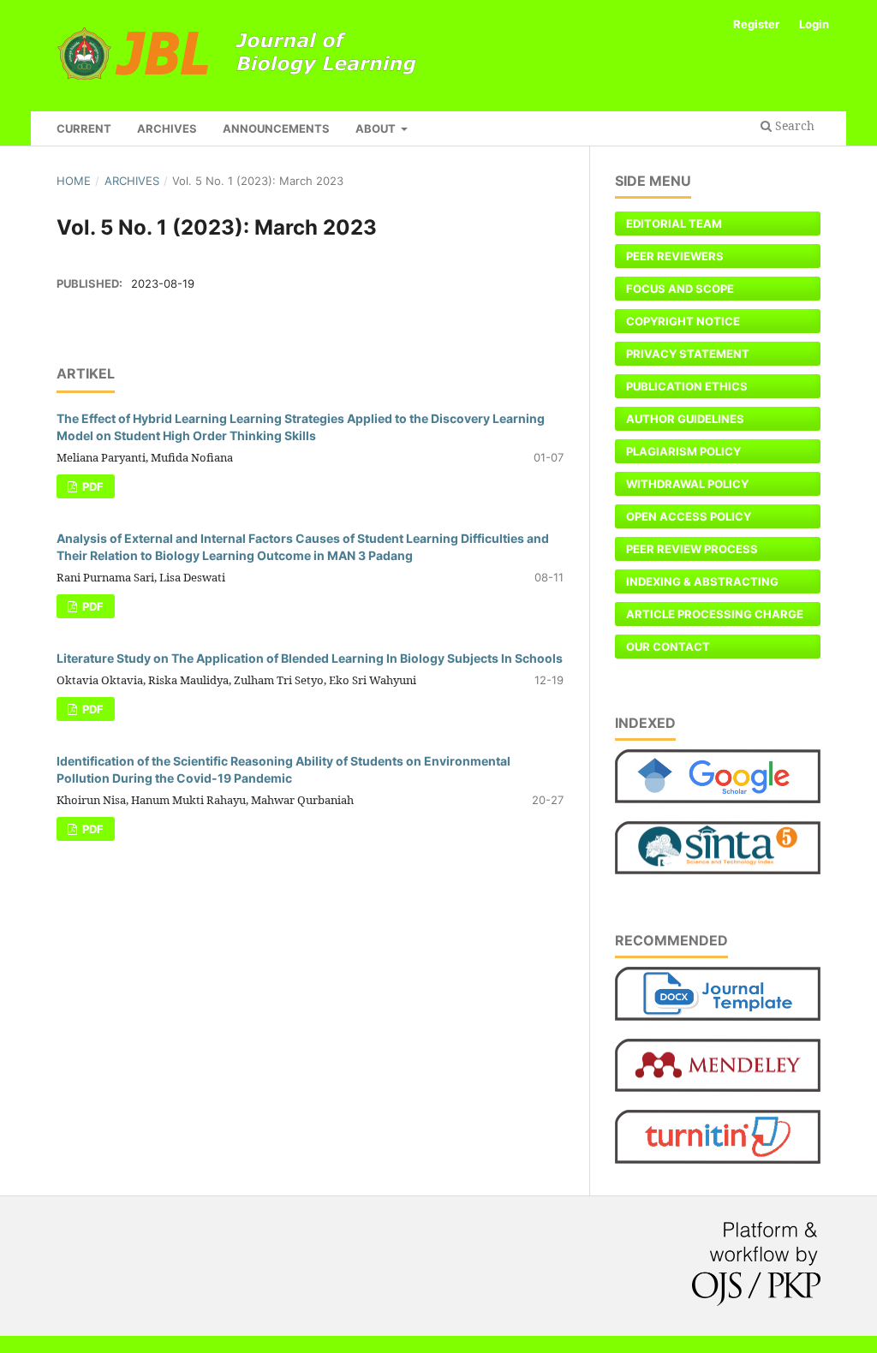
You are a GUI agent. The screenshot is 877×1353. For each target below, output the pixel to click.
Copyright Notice (683, 321)
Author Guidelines (685, 419)
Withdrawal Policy (687, 484)
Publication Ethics (687, 386)
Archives (167, 128)
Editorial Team (674, 223)
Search (793, 125)
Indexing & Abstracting (702, 581)
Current (84, 128)
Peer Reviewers (675, 256)
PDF (92, 486)
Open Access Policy (688, 516)
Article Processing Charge (714, 614)
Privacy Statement (687, 354)
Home (74, 181)
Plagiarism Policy (683, 451)
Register (756, 24)
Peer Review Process (692, 549)
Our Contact (668, 646)
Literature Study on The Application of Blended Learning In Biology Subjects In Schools (310, 658)
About (376, 128)
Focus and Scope (680, 288)
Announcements (276, 128)
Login (814, 24)
